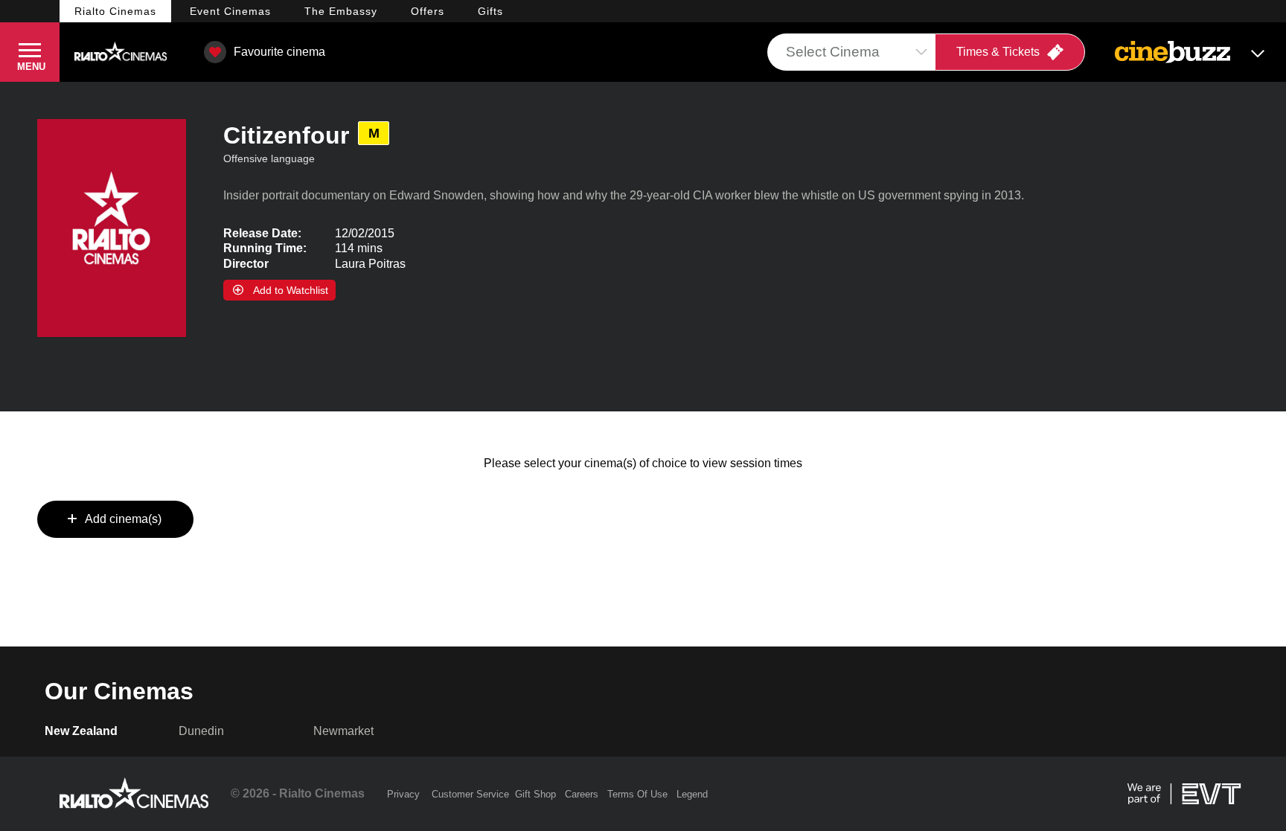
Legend (692, 794)
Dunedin (201, 731)
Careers (581, 794)
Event (230, 11)
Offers (427, 11)
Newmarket (343, 731)
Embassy (340, 11)
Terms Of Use (637, 794)
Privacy (403, 794)
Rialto (115, 11)
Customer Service (470, 794)
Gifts (490, 11)
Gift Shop (535, 794)
